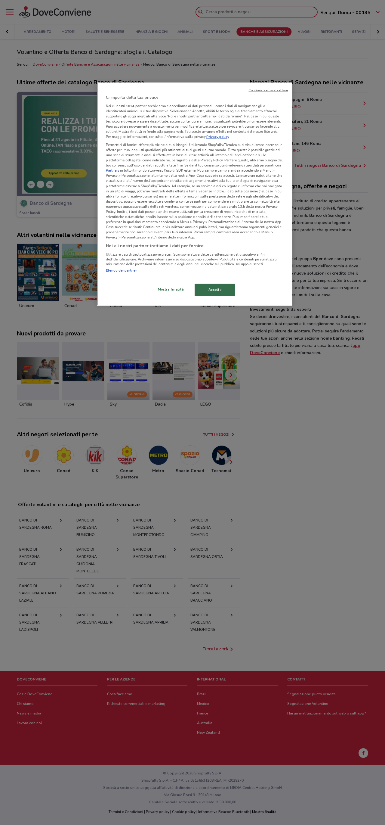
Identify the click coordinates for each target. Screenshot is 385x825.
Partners (112, 170)
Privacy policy (217, 136)
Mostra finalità (171, 289)
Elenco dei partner (121, 270)
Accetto (215, 289)
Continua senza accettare (268, 90)
